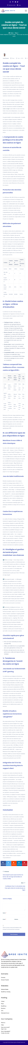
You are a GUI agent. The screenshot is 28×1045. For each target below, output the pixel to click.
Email (4, 919)
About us (3, 1022)
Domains (3, 977)
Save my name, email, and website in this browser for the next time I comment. (12, 928)
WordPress (3, 1006)
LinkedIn (19, 864)
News (16, 33)
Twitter (8, 864)
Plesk (2, 1003)
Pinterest (24, 864)
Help (20, 5)
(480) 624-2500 (12, 5)
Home (11, 33)
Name (4, 913)
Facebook (3, 864)
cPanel (2, 1001)
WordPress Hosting (5, 991)
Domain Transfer (5, 979)
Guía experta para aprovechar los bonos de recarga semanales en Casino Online (13, 877)
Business (3, 1008)
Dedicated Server (5, 1013)
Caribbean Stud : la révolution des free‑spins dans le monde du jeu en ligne (15, 888)
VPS (2, 1010)
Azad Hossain (6, 58)
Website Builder (4, 989)
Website (16, 919)
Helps (2, 1024)
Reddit (14, 864)
